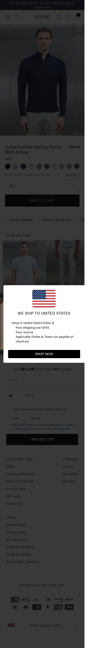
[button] (76, 353)
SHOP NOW (44, 354)
